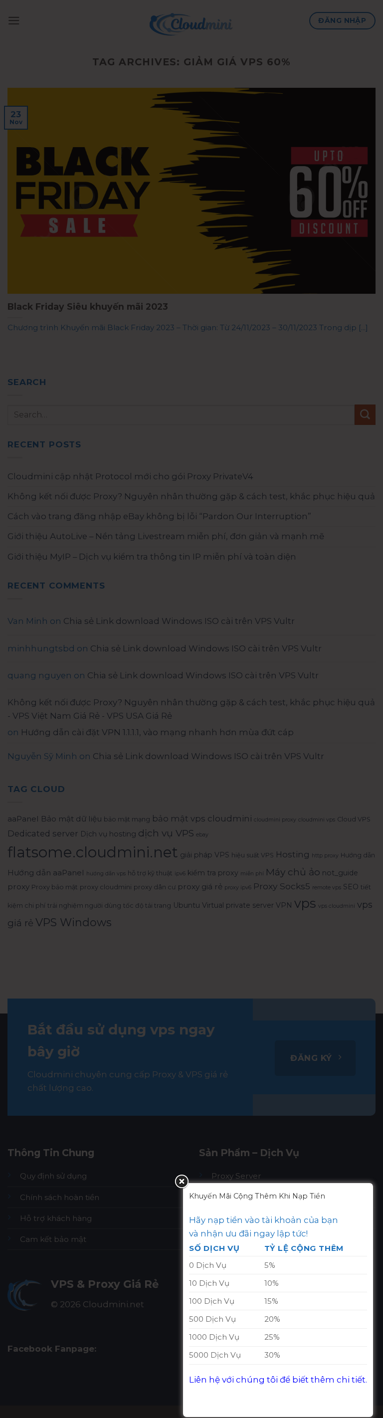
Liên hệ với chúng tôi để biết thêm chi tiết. (278, 1380)
